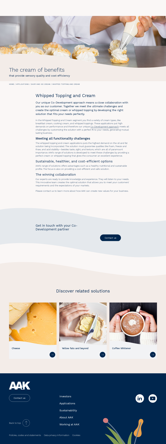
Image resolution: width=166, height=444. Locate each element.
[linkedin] (140, 398)
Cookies (76, 435)
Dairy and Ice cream (40, 84)
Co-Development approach (104, 126)
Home (11, 84)
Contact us (110, 237)
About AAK (66, 417)
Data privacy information (56, 435)
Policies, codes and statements (25, 435)
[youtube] (152, 398)
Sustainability (68, 410)
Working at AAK (69, 424)
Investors (65, 396)
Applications (22, 84)
